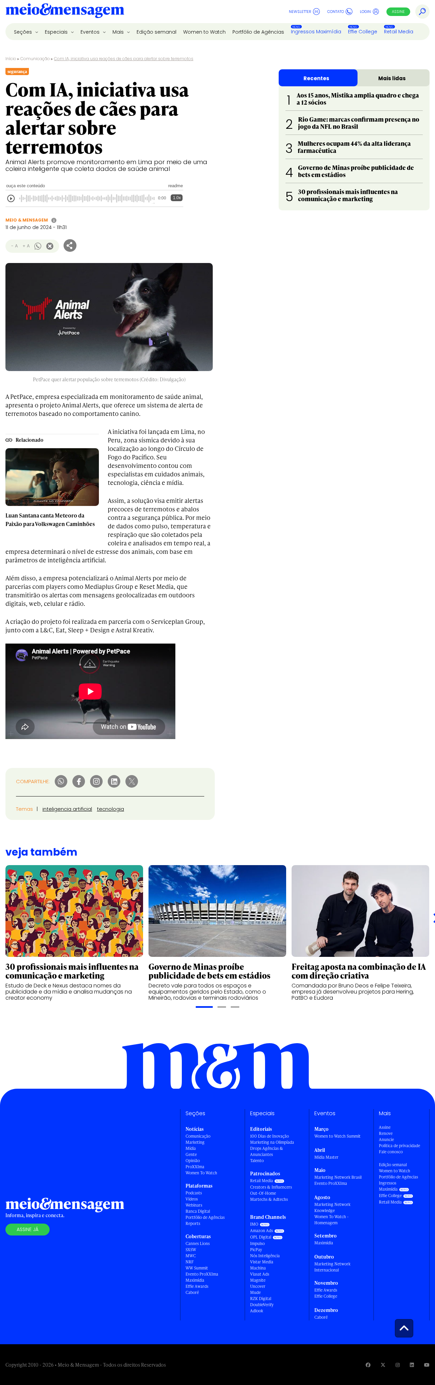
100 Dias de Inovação (269, 1136)
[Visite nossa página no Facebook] (368, 1365)
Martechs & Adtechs (269, 1199)
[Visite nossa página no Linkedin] (412, 1365)
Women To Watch (201, 1173)
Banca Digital (198, 1211)
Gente (191, 1154)
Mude (255, 1292)
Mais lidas (392, 78)
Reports (193, 1223)
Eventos (91, 32)
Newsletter (300, 11)
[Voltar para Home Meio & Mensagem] (64, 11)
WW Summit (197, 1268)
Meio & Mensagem (26, 220)
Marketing (195, 1142)
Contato (335, 11)
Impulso (257, 1243)
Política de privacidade (399, 1146)
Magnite (257, 1280)
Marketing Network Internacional (332, 1267)
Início (10, 59)
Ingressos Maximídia (316, 31)
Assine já (27, 1229)
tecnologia (110, 808)
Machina (258, 1268)
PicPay (256, 1249)
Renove (386, 1133)
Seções (23, 32)
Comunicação (35, 59)
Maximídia (195, 1280)
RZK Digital (260, 1298)
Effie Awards (197, 1286)
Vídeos (192, 1199)
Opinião (193, 1160)
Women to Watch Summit (337, 1136)
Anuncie (386, 1139)
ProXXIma (195, 1167)
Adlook (256, 1311)
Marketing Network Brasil (338, 1177)
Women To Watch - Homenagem (331, 1220)
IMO (254, 1224)
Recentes (316, 78)
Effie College (362, 31)
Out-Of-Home (263, 1193)
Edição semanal (156, 32)
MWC (191, 1256)
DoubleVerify (262, 1305)
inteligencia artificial (67, 808)
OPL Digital (260, 1237)
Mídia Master (326, 1157)
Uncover (257, 1286)
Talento (257, 1160)
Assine (398, 11)
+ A (26, 246)
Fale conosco (391, 1152)
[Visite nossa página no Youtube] (427, 1365)
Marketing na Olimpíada (272, 1142)
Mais (118, 32)
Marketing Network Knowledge (332, 1207)
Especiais (57, 32)
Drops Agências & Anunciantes (266, 1151)
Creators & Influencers (271, 1187)
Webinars (194, 1205)
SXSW (191, 1249)
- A (14, 246)
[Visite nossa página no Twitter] (383, 1365)
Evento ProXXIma (202, 1274)
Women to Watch (204, 32)
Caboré (192, 1292)
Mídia (191, 1148)
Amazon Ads (261, 1230)
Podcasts (194, 1193)
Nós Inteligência (265, 1256)
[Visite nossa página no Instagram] (398, 1365)
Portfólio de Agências (258, 32)
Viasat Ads (259, 1274)
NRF (190, 1262)
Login (365, 11)
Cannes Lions (198, 1243)
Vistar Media (261, 1262)
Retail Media (398, 31)
